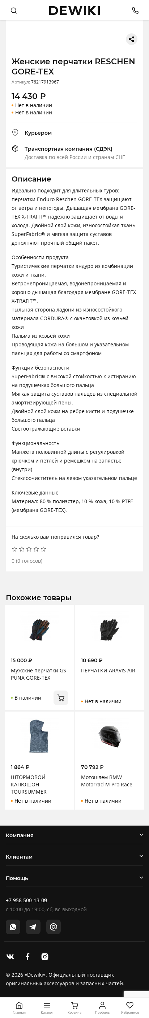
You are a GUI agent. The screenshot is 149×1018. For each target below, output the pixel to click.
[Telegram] (33, 927)
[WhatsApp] (13, 927)
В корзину (61, 698)
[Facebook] (27, 956)
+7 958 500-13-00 (26, 900)
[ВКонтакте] (10, 956)
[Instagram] (45, 956)
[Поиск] (13, 10)
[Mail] (53, 927)
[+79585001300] (132, 10)
